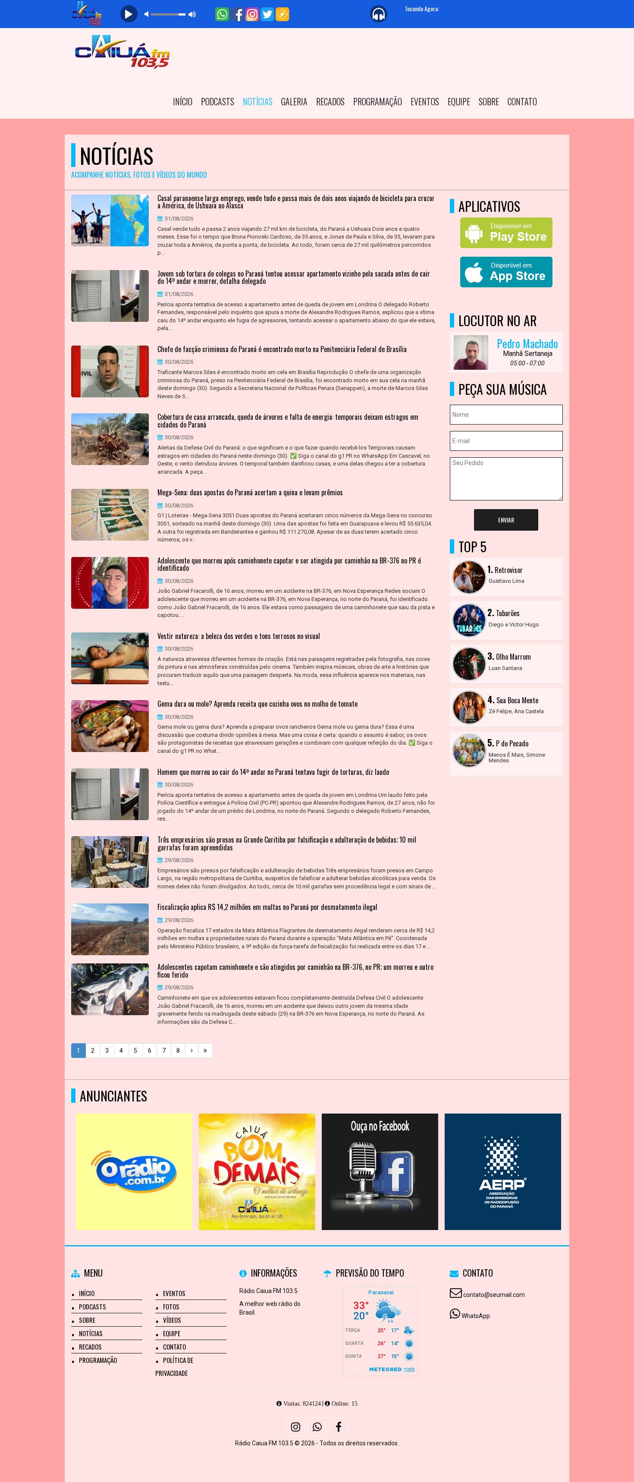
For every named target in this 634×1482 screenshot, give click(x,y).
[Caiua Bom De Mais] (498, 1156)
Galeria (294, 101)
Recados (330, 101)
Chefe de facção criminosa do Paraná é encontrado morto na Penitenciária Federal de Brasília (282, 349)
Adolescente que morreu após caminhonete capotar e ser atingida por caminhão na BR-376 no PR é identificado (289, 564)
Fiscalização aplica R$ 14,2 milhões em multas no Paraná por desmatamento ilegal (267, 907)
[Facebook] (339, 1427)
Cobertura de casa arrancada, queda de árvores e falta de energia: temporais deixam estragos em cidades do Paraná (287, 420)
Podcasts (217, 101)
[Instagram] (295, 1427)
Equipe (459, 101)
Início (182, 101)
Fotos (171, 1306)
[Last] (205, 1050)
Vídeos (172, 1320)
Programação (377, 101)
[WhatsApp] (317, 1427)
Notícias (258, 101)
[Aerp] (130, 1156)
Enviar (506, 519)
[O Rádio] (375, 1156)
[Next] (191, 1050)
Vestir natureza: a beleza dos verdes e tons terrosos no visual (238, 636)
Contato (522, 101)
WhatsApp (475, 1315)
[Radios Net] (253, 1156)
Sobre (489, 101)
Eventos (425, 101)
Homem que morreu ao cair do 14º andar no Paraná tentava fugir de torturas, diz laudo (273, 772)
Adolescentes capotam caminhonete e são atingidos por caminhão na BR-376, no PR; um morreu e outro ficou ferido (295, 971)
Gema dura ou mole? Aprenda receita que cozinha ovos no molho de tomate (257, 704)
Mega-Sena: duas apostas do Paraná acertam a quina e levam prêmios (250, 493)
